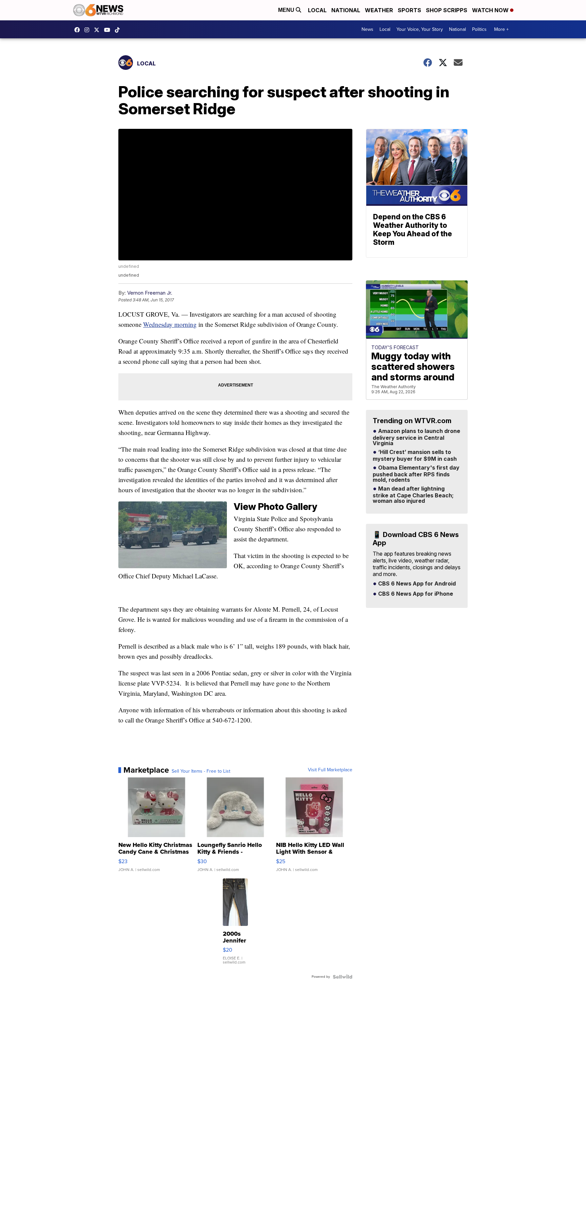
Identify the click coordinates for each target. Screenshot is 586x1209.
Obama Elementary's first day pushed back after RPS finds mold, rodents (416, 474)
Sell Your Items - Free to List (201, 771)
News (367, 29)
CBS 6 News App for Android (416, 584)
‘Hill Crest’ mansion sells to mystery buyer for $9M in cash (415, 455)
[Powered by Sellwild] (342, 976)
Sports (409, 10)
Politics (479, 29)
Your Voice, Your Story (419, 29)
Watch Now (491, 10)
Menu (287, 10)
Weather (379, 10)
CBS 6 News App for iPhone (415, 594)
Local (317, 10)
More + (501, 29)
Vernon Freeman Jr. (149, 293)
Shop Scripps (446, 10)
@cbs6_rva (119, 30)
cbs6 (88, 30)
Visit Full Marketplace (330, 770)
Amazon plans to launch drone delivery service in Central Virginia (416, 437)
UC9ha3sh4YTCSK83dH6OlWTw (109, 30)
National (345, 10)
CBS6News (78, 30)
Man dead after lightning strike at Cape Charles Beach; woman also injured (413, 495)
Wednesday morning (170, 324)
